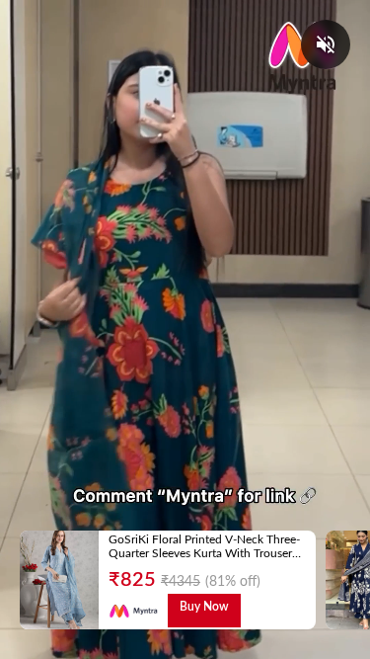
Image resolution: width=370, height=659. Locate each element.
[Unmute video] (325, 44)
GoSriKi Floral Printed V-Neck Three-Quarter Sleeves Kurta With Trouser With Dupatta (204, 553)
